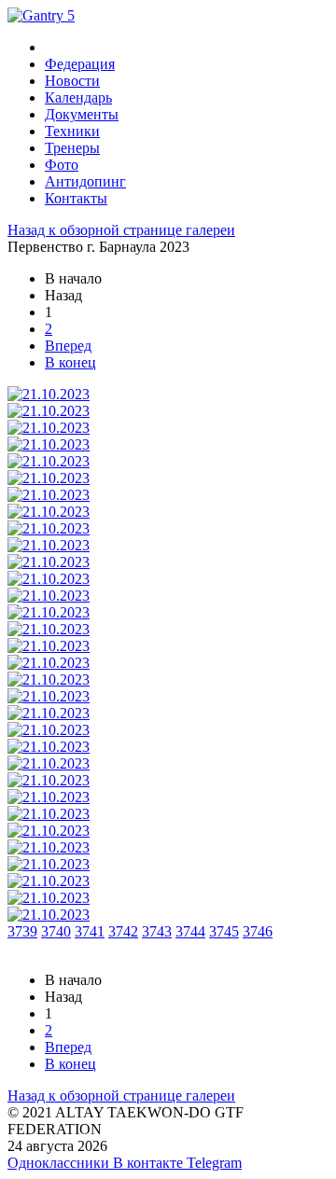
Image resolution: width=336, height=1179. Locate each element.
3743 (157, 931)
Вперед (68, 346)
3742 (123, 931)
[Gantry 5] (41, 15)
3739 (22, 931)
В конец (70, 362)
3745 (224, 931)
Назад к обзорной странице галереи (121, 230)
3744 (190, 931)
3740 (56, 931)
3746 (258, 931)
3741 (90, 931)
